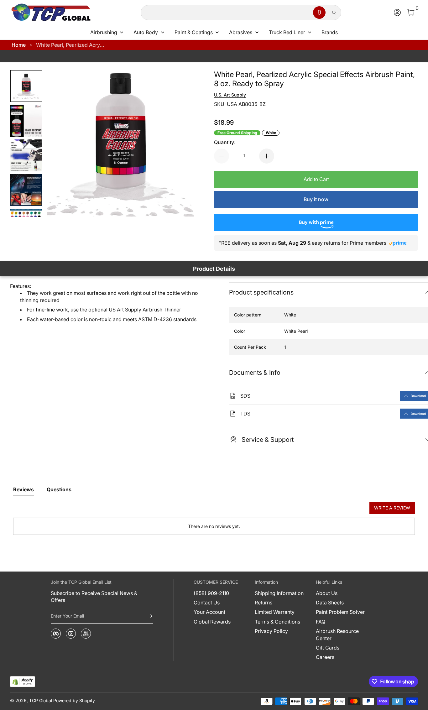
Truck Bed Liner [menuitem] (287, 32)
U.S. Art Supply (230, 94)
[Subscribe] (147, 616)
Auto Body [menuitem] (145, 32)
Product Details (214, 268)
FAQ (320, 622)
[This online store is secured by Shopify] (22, 681)
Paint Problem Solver (340, 612)
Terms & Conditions (277, 622)
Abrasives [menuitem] (240, 32)
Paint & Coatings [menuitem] (194, 32)
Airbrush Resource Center (337, 634)
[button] (319, 12)
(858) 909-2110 (211, 593)
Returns (263, 602)
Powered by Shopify (74, 700)
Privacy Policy (271, 631)
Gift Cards (327, 648)
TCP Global (40, 700)
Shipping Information (279, 593)
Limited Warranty (275, 612)
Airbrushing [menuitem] (103, 32)
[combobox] (226, 12)
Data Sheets (330, 602)
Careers (325, 657)
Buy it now (316, 199)
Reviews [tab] (23, 489)
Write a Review (392, 507)
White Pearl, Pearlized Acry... (70, 45)
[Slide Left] (59, 143)
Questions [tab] (59, 489)
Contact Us (207, 602)
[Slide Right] (181, 143)
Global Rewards (212, 622)
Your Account (209, 612)
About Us (326, 593)
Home (19, 45)
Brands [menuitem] (329, 32)
